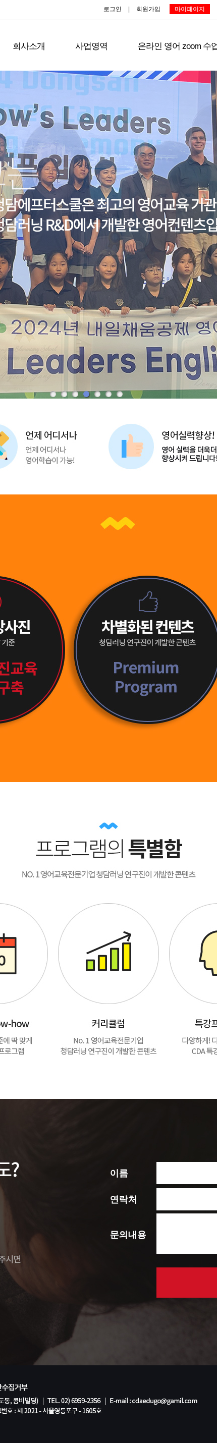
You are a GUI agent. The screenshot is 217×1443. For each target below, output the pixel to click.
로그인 (112, 9)
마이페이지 (190, 9)
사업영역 (91, 46)
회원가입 (148, 9)
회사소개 (29, 46)
